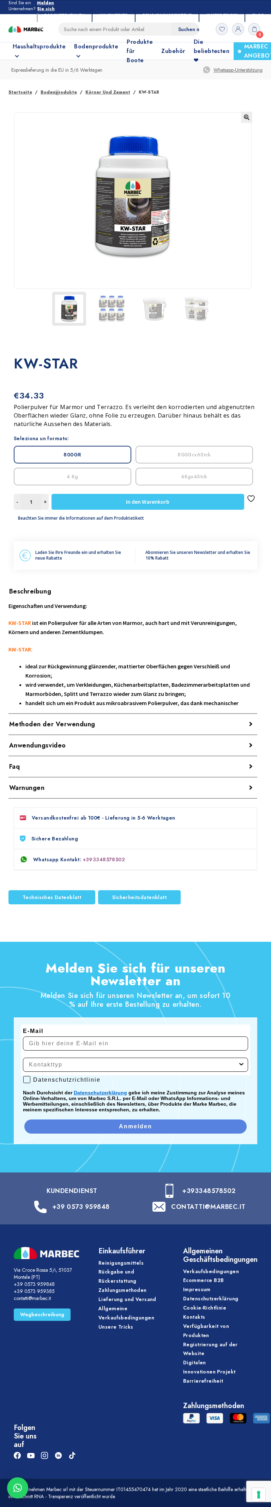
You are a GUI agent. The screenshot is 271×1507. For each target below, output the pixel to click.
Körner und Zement (107, 92)
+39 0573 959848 (81, 1206)
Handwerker (114, 15)
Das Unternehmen (64, 15)
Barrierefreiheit (203, 1380)
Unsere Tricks (221, 15)
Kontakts (194, 1316)
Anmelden (135, 1126)
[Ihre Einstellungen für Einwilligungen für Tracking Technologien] (258, 1494)
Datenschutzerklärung (100, 1092)
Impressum (197, 1289)
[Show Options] (241, 1064)
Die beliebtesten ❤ (212, 51)
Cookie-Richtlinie (204, 1307)
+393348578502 (104, 859)
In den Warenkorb (147, 501)
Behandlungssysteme (167, 15)
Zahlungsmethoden (122, 1290)
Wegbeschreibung (42, 1314)
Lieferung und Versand (127, 1299)
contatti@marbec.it (32, 1298)
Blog (258, 15)
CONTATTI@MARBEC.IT (208, 1206)
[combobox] (133, 1064)
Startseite (20, 92)
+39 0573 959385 (34, 1291)
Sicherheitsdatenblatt (139, 897)
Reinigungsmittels (121, 1262)
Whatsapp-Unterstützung (238, 69)
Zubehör (173, 51)
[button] (246, 117)
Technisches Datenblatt (52, 897)
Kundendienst (72, 1190)
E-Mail (33, 1031)
